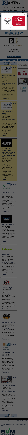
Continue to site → (15, 28)
